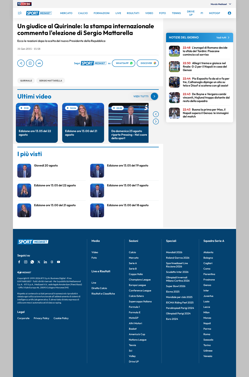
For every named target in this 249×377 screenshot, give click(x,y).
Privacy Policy (41, 318)
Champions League (140, 279)
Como (206, 268)
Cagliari (207, 263)
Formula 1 (134, 307)
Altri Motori (135, 323)
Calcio (132, 252)
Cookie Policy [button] (61, 318)
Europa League (137, 285)
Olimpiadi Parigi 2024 (178, 313)
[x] (39, 262)
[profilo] (229, 13)
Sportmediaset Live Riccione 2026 (177, 265)
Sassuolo (208, 339)
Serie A (133, 263)
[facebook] (19, 262)
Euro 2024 (172, 319)
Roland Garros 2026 (177, 257)
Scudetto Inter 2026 (177, 272)
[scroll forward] (156, 121)
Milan (206, 312)
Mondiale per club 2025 (179, 297)
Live (94, 282)
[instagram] (26, 262)
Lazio (206, 301)
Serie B (133, 268)
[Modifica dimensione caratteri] (39, 63)
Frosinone (209, 279)
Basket (133, 328)
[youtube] (58, 262)
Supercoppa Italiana (140, 301)
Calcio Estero (136, 296)
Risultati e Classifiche (103, 293)
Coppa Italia (136, 274)
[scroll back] (156, 114)
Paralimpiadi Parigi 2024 (180, 308)
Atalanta (208, 252)
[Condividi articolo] (21, 63)
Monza (207, 317)
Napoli (207, 323)
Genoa (207, 285)
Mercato (134, 257)
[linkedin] (45, 262)
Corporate (23, 318)
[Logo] (39, 13)
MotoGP (133, 317)
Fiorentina (209, 274)
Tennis (132, 345)
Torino (207, 345)
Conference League (140, 290)
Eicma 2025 (173, 291)
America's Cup (137, 334)
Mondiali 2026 (174, 252)
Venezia (207, 356)
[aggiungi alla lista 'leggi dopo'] (30, 63)
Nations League (137, 339)
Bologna (208, 257)
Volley (132, 356)
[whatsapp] (32, 262)
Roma (206, 334)
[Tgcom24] (24, 4)
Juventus (208, 296)
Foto (94, 257)
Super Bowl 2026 (175, 286)
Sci (130, 350)
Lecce (206, 307)
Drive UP (134, 361)
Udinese (207, 350)
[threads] (52, 262)
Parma (207, 328)
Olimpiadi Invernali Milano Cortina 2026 (178, 279)
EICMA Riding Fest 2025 (180, 302)
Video (95, 252)
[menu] (19, 13)
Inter (206, 290)
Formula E (134, 312)
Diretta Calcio (99, 288)
